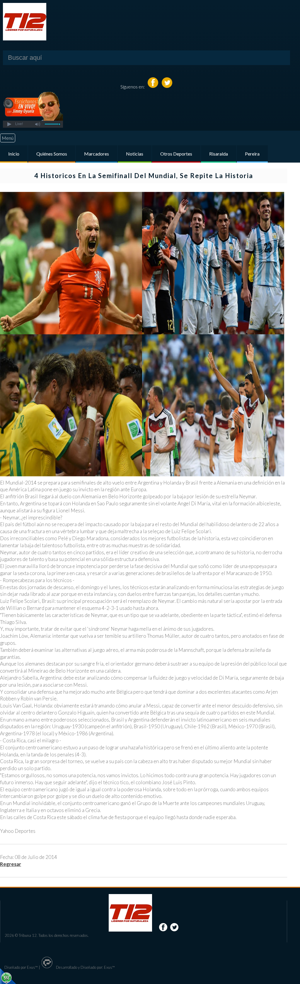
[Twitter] (167, 86)
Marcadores (96, 153)
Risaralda (218, 153)
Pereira (252, 153)
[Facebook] (153, 86)
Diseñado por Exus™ (21, 967)
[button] (9, 124)
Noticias (134, 153)
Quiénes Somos (51, 153)
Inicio (13, 153)
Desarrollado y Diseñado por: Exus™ (85, 967)
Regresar (10, 864)
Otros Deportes (176, 153)
